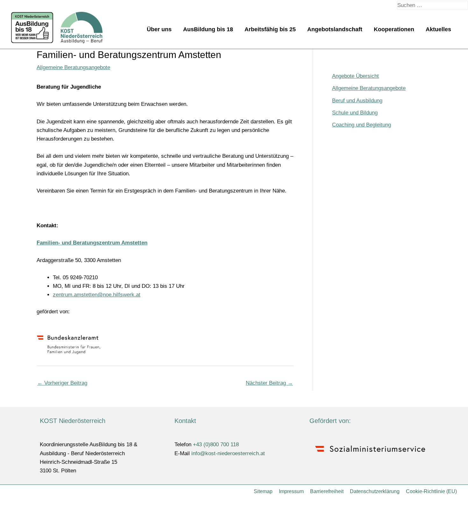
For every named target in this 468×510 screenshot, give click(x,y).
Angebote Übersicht (355, 76)
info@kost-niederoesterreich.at (228, 453)
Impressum (291, 491)
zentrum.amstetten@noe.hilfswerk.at (96, 295)
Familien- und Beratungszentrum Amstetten (92, 243)
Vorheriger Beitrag (62, 383)
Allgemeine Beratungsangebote (73, 67)
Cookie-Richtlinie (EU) (431, 491)
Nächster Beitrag (269, 383)
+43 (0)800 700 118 (216, 444)
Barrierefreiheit (327, 491)
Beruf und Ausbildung (357, 101)
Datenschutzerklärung (375, 491)
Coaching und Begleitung (361, 125)
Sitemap (263, 491)
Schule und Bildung (355, 113)
